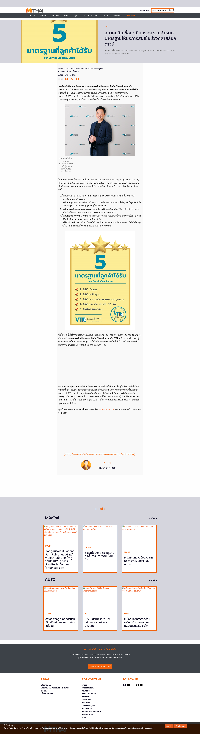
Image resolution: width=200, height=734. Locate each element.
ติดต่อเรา (44, 691)
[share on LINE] (77, 79)
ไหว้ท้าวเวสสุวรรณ (89, 705)
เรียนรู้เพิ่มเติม (180, 726)
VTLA (67, 454)
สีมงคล (85, 717)
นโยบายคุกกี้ (46, 685)
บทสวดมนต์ (117, 15)
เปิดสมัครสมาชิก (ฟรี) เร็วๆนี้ (100, 666)
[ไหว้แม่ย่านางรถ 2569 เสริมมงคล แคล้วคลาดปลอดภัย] (100, 599)
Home (60, 69)
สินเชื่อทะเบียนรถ (128, 454)
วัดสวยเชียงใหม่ (88, 688)
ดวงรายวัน (86, 696)
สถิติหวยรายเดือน (89, 693)
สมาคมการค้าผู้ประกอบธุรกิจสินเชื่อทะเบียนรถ (103, 454)
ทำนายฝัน (43, 15)
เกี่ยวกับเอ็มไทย (47, 693)
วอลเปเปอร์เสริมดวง (91, 15)
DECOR (88, 547)
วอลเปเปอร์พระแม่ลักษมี (91, 711)
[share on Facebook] (66, 79)
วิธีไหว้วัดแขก (87, 708)
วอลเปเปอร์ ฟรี (87, 714)
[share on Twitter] (72, 79)
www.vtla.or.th (106, 410)
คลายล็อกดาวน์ (78, 454)
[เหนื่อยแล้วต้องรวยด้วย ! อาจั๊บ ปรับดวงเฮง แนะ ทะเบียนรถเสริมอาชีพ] (139, 599)
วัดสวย (106, 15)
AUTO (107, 26)
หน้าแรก (31, 15)
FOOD (48, 546)
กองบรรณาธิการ (107, 468)
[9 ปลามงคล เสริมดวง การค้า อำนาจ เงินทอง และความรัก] (139, 537)
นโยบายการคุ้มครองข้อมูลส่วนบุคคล (55, 688)
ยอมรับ (169, 726)
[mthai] (34, 10)
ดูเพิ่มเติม (153, 518)
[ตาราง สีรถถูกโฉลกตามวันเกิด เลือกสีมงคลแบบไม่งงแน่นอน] (61, 599)
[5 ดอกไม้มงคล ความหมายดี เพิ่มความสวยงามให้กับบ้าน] (100, 534)
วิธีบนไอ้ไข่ (86, 702)
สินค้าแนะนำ (144, 10)
